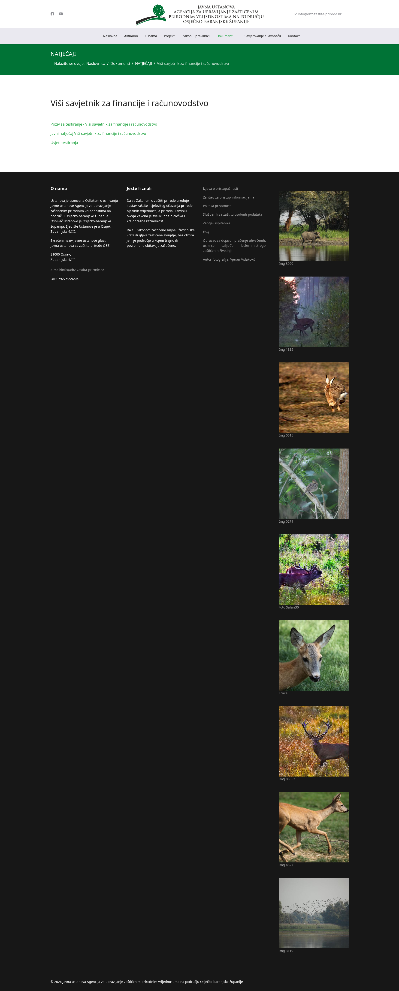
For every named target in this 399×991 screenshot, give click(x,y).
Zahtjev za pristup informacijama (228, 197)
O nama (151, 36)
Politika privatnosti (217, 206)
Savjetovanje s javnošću (263, 36)
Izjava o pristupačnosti (220, 188)
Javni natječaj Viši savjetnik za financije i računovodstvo (98, 133)
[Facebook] (52, 13)
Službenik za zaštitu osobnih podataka (232, 214)
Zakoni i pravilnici (196, 36)
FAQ (206, 231)
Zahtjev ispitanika (216, 223)
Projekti (169, 36)
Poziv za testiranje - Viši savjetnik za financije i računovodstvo (104, 124)
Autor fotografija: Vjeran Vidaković (229, 259)
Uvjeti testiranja (64, 142)
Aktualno (131, 36)
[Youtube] (61, 13)
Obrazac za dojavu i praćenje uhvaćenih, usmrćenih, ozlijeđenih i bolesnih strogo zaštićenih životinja (234, 245)
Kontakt (294, 36)
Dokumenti (225, 36)
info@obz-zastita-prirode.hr (320, 14)
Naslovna (110, 36)
